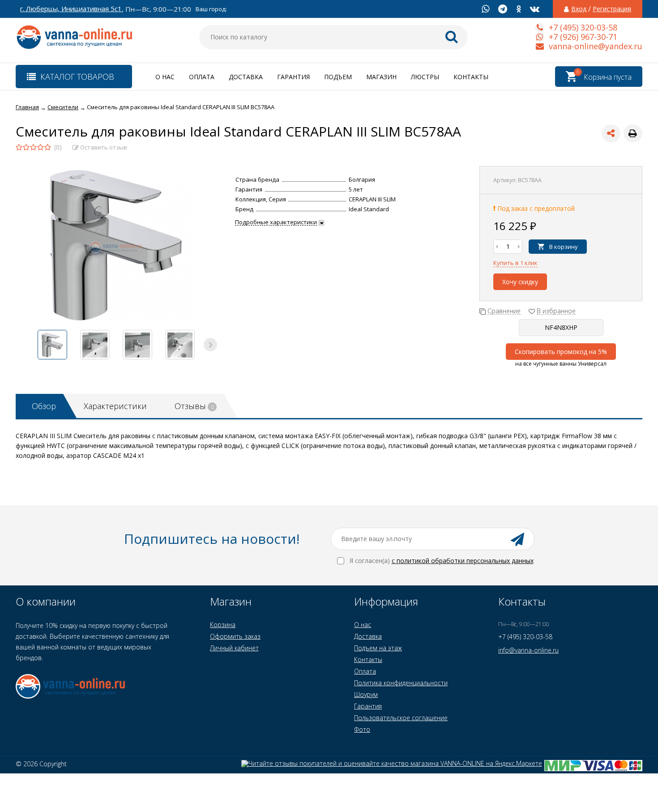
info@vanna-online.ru (528, 650)
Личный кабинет (234, 648)
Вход (578, 9)
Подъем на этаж (378, 648)
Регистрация (612, 9)
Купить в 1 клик (515, 263)
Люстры (425, 77)
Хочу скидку (520, 281)
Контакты (470, 77)
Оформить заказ (235, 636)
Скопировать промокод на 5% (561, 351)
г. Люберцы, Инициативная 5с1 (71, 9)
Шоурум (366, 694)
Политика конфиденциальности (401, 683)
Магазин (381, 77)
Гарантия (293, 77)
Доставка (246, 77)
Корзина (222, 624)
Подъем (338, 77)
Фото (362, 729)
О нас (165, 77)
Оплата (201, 77)
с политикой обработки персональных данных (463, 560)
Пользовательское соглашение (401, 717)
